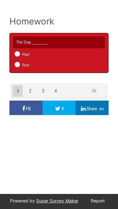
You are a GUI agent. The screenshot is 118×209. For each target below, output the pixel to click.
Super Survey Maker (57, 200)
